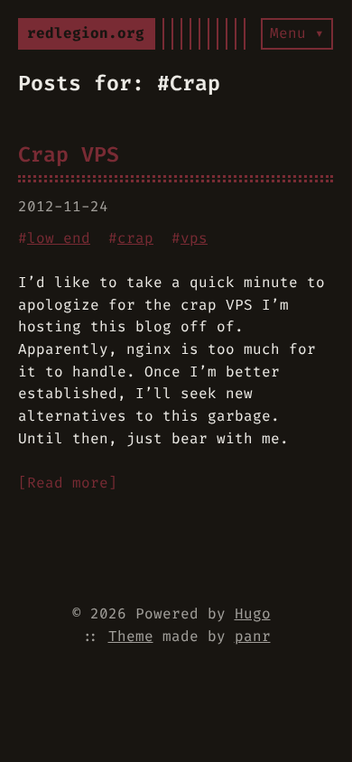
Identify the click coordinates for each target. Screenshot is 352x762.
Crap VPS (68, 154)
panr (253, 636)
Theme (130, 636)
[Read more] (67, 482)
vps (194, 237)
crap (135, 237)
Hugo (253, 613)
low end (58, 237)
